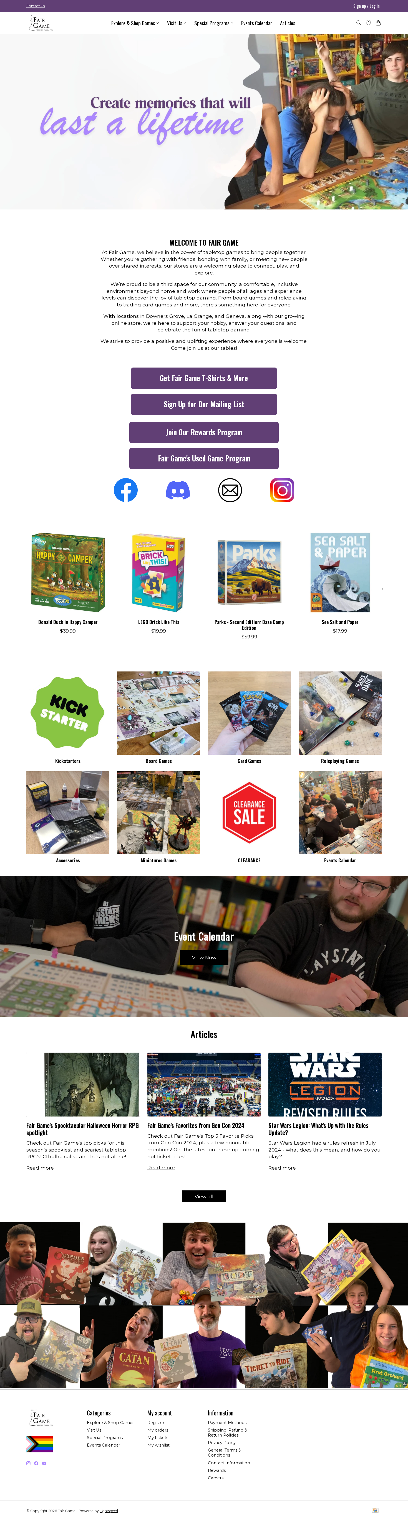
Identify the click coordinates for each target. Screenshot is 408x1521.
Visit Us (94, 1430)
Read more (40, 1168)
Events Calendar (256, 23)
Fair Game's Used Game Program (204, 458)
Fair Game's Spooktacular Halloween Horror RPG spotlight (82, 1129)
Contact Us (35, 6)
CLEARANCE (249, 860)
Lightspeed (109, 1511)
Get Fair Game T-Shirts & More (204, 378)
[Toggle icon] (358, 23)
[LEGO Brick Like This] (158, 572)
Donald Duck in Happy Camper (68, 621)
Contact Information (229, 1462)
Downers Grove (165, 316)
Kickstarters (67, 760)
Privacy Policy (222, 1442)
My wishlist (158, 1445)
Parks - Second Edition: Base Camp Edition (249, 624)
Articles (287, 23)
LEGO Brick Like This (158, 621)
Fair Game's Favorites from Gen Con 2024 (196, 1125)
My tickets (157, 1437)
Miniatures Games (159, 860)
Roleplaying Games (340, 760)
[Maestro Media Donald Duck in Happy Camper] (67, 572)
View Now (204, 957)
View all (204, 1196)
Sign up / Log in (366, 6)
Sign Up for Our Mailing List (204, 404)
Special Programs (105, 1437)
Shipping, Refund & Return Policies (227, 1433)
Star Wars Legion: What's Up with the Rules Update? (318, 1129)
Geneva (235, 316)
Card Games (249, 760)
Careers (215, 1477)
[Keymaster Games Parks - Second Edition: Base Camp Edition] (249, 572)
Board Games (159, 760)
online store (126, 323)
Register (155, 1422)
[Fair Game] (40, 23)
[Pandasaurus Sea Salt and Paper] (340, 572)
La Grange (199, 316)
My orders (157, 1430)
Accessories (68, 860)
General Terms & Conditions (224, 1453)
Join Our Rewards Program (204, 432)
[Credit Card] (375, 1510)
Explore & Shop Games (110, 1422)
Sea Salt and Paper (340, 621)
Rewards (217, 1470)
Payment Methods (227, 1422)
